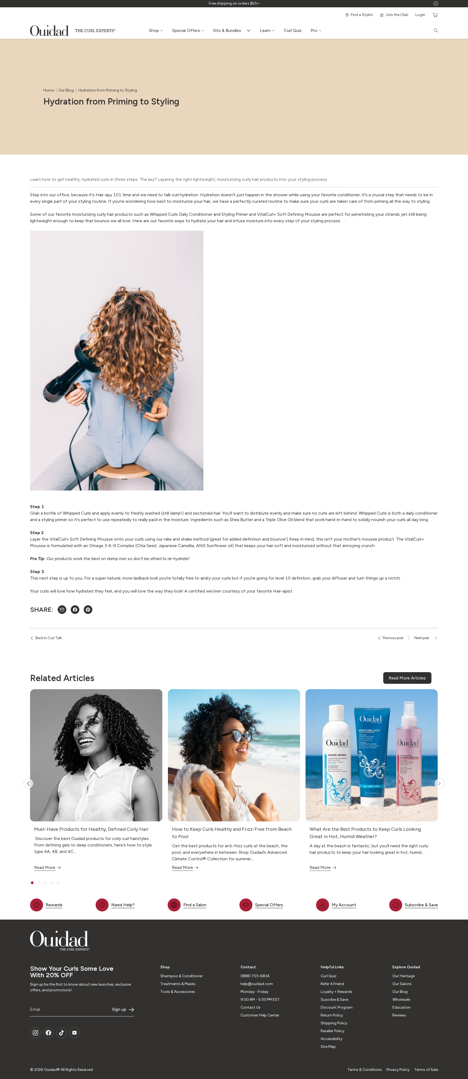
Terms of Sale (426, 1069)
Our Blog (66, 90)
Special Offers (269, 904)
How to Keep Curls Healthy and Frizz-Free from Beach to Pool (232, 832)
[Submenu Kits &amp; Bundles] (250, 30)
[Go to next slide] (439, 784)
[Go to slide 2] (38, 882)
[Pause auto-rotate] (436, 3)
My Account (344, 904)
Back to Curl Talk (48, 638)
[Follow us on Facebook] (48, 1032)
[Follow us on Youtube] (74, 1032)
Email (35, 1009)
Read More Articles (407, 678)
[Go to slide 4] (51, 882)
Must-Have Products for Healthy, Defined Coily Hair (91, 829)
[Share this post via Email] (62, 609)
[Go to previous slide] (28, 784)
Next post (421, 638)
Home (48, 90)
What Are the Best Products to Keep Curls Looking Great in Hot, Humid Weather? (365, 832)
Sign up (119, 1009)
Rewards (54, 904)
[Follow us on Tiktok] (61, 1032)
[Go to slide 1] (32, 882)
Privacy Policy (398, 1069)
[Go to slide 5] (58, 882)
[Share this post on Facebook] (75, 609)
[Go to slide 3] (45, 882)
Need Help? (123, 904)
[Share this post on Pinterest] (88, 609)
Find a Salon (194, 904)
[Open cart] (434, 15)
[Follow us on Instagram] (35, 1032)
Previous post (393, 638)
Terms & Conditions (364, 1069)
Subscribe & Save (421, 904)
